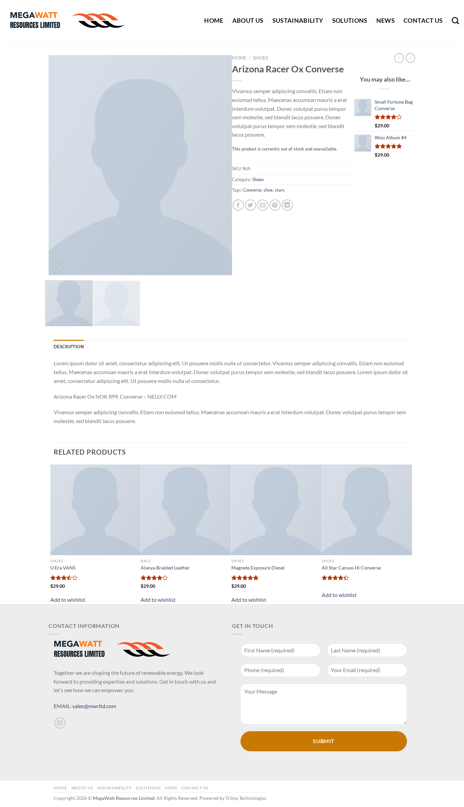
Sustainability (297, 20)
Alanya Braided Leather (165, 568)
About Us (248, 20)
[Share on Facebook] (238, 205)
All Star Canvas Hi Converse (351, 568)
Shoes (260, 57)
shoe (268, 190)
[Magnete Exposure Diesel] (276, 509)
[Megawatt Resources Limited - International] (65, 21)
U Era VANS (62, 568)
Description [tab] (69, 346)
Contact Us (423, 20)
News (385, 20)
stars (280, 190)
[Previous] (61, 165)
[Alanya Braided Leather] (186, 509)
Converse (252, 190)
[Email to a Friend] (262, 205)
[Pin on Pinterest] (275, 205)
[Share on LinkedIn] (287, 205)
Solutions (350, 20)
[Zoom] (57, 267)
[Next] (220, 165)
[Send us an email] (60, 723)
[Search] (455, 20)
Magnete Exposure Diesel (258, 568)
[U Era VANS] (95, 509)
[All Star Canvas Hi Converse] (367, 509)
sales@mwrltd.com (94, 706)
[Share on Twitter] (250, 205)
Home (213, 20)
